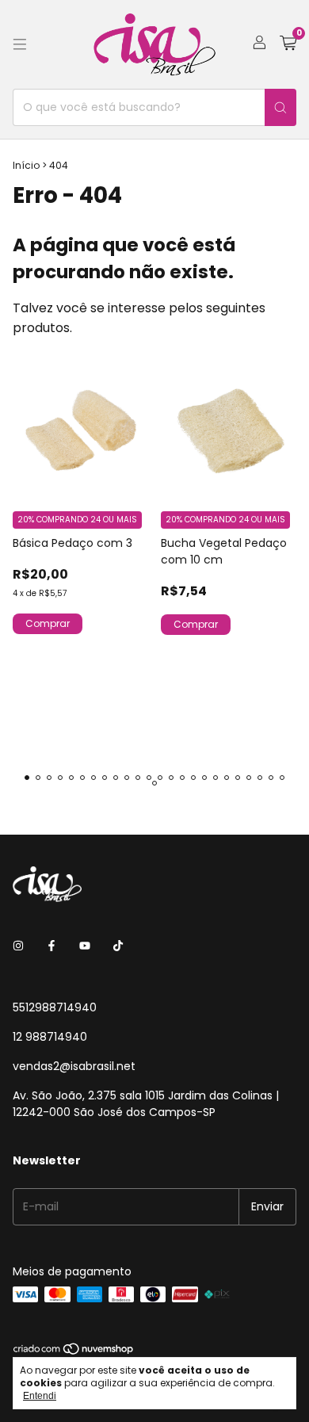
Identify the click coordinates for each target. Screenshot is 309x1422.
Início (26, 165)
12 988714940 (50, 1037)
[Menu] (20, 44)
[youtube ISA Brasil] (84, 946)
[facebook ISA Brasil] (51, 946)
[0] (288, 44)
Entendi (39, 1395)
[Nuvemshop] (74, 1352)
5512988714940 (55, 1007)
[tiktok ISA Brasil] (118, 946)
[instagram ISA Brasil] (18, 946)
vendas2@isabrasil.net (74, 1066)
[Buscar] (280, 107)
